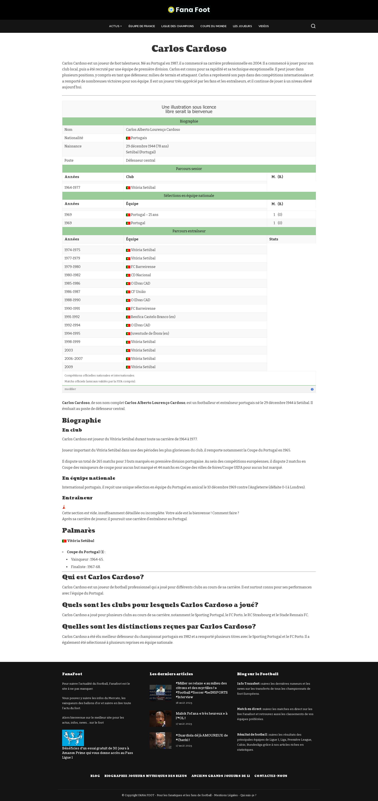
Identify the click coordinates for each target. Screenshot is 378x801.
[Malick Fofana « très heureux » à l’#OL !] (161, 718)
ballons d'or (92, 703)
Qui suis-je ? (248, 795)
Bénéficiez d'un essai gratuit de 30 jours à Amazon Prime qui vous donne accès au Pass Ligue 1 (97, 753)
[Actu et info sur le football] (189, 9)
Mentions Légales (226, 795)
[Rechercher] (313, 26)
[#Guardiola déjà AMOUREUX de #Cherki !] (161, 740)
